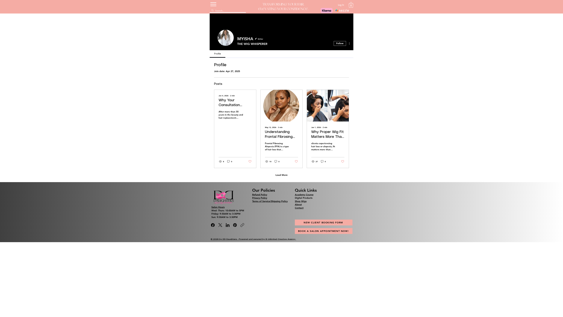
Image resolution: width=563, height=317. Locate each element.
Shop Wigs (301, 201)
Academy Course (304, 194)
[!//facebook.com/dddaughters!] (213, 225)
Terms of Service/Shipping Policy (270, 201)
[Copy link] (242, 225)
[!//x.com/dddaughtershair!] (220, 225)
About (298, 204)
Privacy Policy (259, 198)
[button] (351, 5)
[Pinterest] (235, 225)
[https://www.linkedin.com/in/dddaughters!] (227, 225)
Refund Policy (259, 194)
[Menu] (214, 4)
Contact (299, 207)
